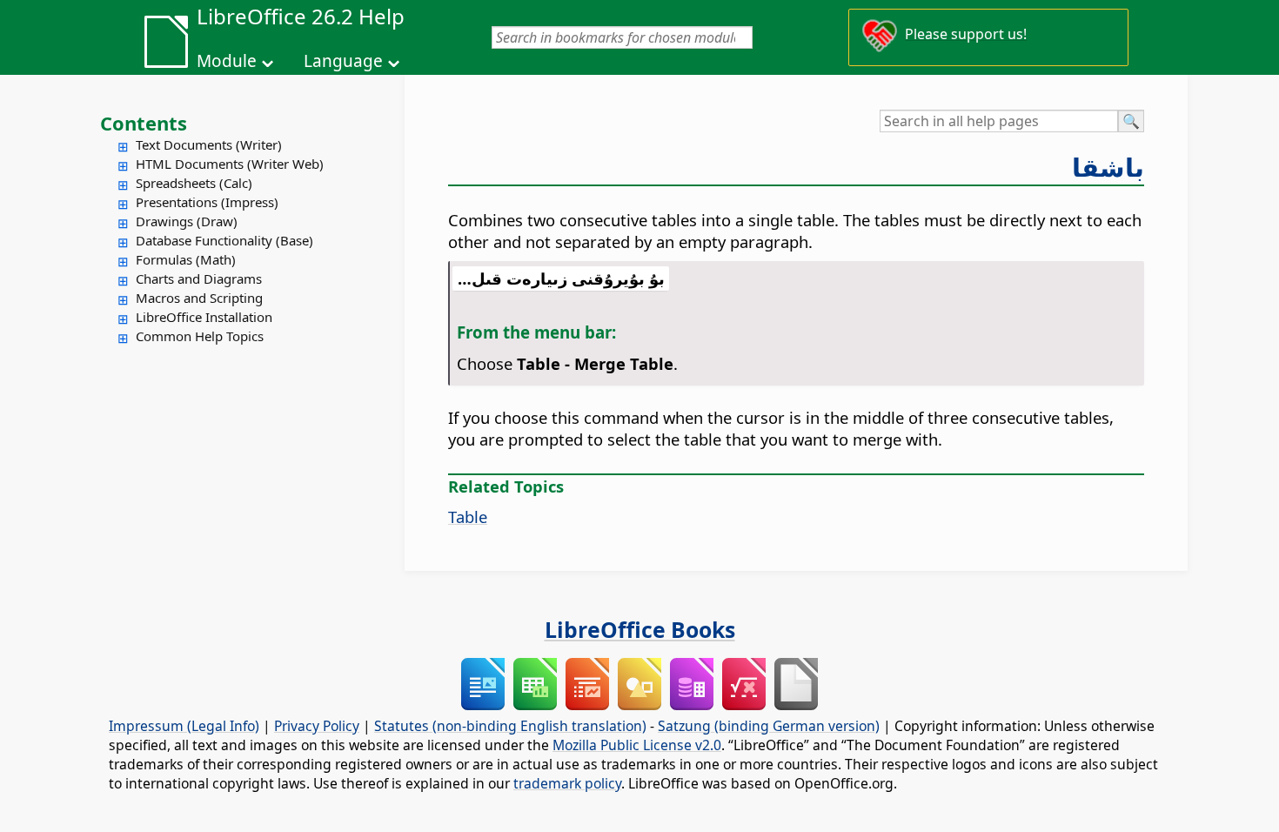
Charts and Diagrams (199, 278)
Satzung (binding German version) (769, 725)
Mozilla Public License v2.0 (636, 745)
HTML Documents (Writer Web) (230, 163)
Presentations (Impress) (207, 202)
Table (467, 516)
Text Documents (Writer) (209, 144)
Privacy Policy (316, 725)
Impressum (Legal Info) (184, 725)
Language (343, 61)
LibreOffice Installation (204, 316)
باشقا (1108, 167)
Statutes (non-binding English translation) (510, 725)
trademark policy (567, 783)
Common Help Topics (200, 336)
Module (227, 61)
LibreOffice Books (640, 629)
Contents (143, 123)
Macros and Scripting (199, 297)
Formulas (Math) (186, 259)
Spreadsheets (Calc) (194, 182)
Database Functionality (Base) (224, 240)
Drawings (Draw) (187, 221)
